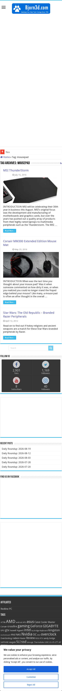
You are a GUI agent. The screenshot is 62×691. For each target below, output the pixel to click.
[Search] (50, 348)
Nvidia (26, 634)
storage (30, 642)
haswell (13, 630)
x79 (53, 642)
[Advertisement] (31, 48)
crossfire (12, 626)
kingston (54, 630)
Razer (23, 638)
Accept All (31, 669)
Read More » (9, 231)
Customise (31, 677)
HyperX (20, 630)
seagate (12, 642)
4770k (3, 622)
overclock (48, 634)
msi (13, 634)
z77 (56, 642)
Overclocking (6, 638)
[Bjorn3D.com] (31, 7)
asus (30, 621)
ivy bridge (35, 631)
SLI (18, 642)
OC (35, 634)
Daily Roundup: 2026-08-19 (16, 448)
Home (6, 157)
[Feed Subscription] (61, 163)
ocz (38, 634)
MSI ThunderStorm (16, 170)
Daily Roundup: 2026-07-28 (16, 462)
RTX (41, 638)
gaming (24, 626)
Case (37, 622)
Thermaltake (39, 642)
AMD (10, 621)
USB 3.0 (48, 642)
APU (24, 622)
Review (30, 638)
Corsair (4, 626)
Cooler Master (48, 622)
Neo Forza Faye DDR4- (17, 152)
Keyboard (44, 630)
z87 (59, 642)
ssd (23, 642)
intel (27, 630)
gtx (7, 630)
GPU (2, 630)
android (19, 622)
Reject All (31, 685)
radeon (16, 638)
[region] (31, 668)
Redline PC (6, 608)
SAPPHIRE (5, 642)
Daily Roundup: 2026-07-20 (16, 466)
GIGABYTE (50, 626)
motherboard (5, 635)
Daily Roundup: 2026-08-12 (16, 453)
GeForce (36, 626)
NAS (18, 634)
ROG (37, 638)
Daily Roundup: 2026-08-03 (16, 457)
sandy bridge (49, 638)
